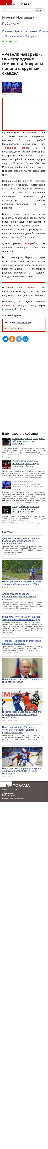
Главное (7, 31)
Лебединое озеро (16, 147)
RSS (22, 798)
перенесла (8, 305)
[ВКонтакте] (5, 339)
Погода (43, 31)
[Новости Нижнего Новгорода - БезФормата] (15, 3)
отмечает (31, 287)
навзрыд (30, 243)
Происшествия (13, 36)
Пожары (29, 36)
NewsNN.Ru (24, 322)
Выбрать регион (8, 795)
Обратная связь (8, 793)
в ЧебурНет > (10, 41)
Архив (18, 31)
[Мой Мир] (25, 339)
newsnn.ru (10, 95)
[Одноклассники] (12, 339)
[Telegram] (19, 339)
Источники (30, 31)
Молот (16, 163)
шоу (25, 181)
